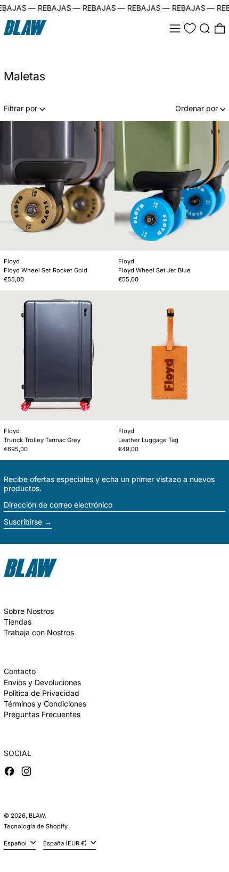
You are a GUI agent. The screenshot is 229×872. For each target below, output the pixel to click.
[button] (204, 28)
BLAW (37, 815)
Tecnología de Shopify (36, 826)
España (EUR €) (65, 843)
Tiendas (17, 621)
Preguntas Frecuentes (42, 714)
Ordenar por (196, 108)
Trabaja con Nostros (39, 632)
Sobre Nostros (29, 611)
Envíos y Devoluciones (42, 682)
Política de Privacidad (41, 692)
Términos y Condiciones (45, 703)
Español (16, 843)
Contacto (20, 671)
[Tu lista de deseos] (189, 28)
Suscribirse (23, 521)
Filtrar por (20, 108)
